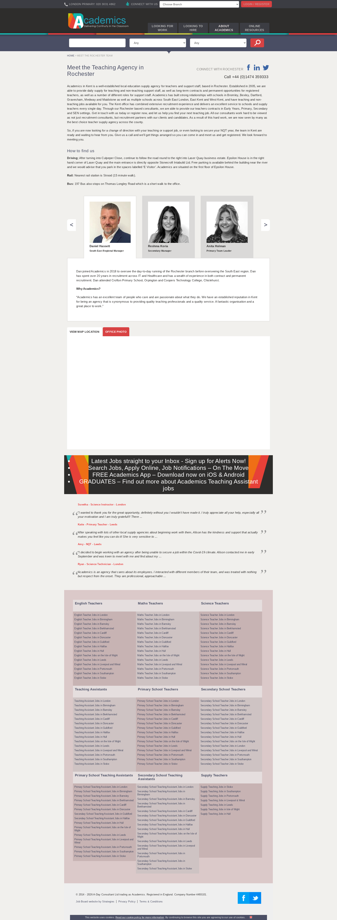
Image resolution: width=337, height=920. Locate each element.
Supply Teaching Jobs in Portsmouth (219, 795)
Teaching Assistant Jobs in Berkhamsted (95, 714)
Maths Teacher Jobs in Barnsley (154, 623)
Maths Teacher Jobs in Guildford (154, 641)
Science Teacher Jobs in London (217, 614)
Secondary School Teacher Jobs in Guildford (223, 727)
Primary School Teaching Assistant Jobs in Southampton (104, 851)
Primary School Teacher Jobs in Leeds (157, 745)
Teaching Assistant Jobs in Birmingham (94, 705)
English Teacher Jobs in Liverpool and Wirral (97, 664)
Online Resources (254, 28)
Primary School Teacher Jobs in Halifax (157, 732)
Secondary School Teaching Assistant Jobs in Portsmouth (161, 855)
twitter (266, 67)
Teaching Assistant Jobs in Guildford (93, 727)
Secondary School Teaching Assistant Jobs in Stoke (164, 868)
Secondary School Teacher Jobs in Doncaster (224, 723)
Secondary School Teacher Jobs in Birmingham (225, 705)
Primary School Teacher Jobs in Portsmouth (160, 754)
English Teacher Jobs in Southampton (94, 673)
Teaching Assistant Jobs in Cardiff (92, 718)
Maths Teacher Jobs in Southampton (156, 673)
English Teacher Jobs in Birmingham (93, 619)
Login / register (256, 4)
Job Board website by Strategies (95, 901)
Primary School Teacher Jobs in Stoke (157, 763)
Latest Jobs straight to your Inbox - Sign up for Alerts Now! (168, 461)
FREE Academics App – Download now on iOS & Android (168, 474)
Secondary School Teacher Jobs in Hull (220, 736)
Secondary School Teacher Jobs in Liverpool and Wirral (229, 750)
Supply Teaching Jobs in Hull (215, 813)
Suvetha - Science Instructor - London (102, 504)
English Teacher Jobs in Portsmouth (93, 668)
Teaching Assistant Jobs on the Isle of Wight (97, 741)
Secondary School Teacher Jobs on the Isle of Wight (227, 741)
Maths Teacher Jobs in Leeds (152, 659)
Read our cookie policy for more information (139, 917)
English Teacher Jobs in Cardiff (90, 632)
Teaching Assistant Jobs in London (92, 700)
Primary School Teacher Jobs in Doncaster (159, 723)
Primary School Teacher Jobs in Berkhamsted (161, 714)
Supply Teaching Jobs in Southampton (220, 791)
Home (70, 55)
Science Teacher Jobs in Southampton (220, 673)
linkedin (257, 67)
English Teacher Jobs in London (90, 614)
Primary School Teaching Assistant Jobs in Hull (98, 822)
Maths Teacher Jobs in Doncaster (154, 637)
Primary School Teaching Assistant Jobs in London (100, 786)
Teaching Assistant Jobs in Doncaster (94, 723)
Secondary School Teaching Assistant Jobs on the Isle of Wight (167, 835)
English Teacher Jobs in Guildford (91, 641)
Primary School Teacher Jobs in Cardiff (157, 718)
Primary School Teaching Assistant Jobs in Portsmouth (103, 847)
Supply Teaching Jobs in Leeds (216, 804)
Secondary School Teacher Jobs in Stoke (222, 763)
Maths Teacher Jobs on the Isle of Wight (158, 655)
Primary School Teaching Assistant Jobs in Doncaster (102, 809)
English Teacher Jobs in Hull (89, 650)
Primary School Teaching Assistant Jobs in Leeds (100, 834)
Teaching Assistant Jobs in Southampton (95, 759)
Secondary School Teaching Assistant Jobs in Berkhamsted (161, 805)
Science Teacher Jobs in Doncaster (219, 637)
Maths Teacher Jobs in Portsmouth (155, 668)
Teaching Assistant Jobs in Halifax (92, 732)
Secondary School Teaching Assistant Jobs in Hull (163, 829)
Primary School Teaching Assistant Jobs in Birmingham (103, 791)
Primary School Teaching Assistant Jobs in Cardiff (100, 804)
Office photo (116, 331)
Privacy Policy (127, 901)
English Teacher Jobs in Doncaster (92, 637)
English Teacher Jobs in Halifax (90, 646)
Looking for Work (162, 28)
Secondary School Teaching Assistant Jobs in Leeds (164, 841)
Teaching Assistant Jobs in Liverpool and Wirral (98, 750)
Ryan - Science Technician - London (100, 564)
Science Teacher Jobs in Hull (215, 650)
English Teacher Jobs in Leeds (90, 659)
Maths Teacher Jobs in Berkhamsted (156, 628)
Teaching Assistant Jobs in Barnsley (93, 709)
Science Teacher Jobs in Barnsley (218, 623)
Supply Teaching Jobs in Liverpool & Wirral (222, 800)
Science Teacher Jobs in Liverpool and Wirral (223, 664)
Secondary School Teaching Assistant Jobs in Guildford (103, 813)
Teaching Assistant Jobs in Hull (90, 736)
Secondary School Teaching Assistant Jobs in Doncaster (166, 815)
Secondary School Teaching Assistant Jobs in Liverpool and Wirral (166, 847)
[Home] (99, 20)
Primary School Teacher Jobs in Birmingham (160, 705)
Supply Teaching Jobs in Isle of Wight (220, 809)
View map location (84, 331)
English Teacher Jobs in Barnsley (91, 623)
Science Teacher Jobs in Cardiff (217, 632)
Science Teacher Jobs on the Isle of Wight (222, 655)
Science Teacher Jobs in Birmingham (219, 619)
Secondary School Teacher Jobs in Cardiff (222, 718)
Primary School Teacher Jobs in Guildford (158, 727)
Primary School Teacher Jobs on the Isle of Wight (163, 741)
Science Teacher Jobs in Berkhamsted (220, 628)
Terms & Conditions (151, 901)
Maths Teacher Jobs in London (153, 614)
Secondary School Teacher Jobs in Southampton (225, 759)
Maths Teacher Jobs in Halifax (153, 646)
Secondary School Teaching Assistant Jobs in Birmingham (161, 793)
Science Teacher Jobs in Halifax (217, 646)
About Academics (224, 28)
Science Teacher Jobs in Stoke (216, 677)
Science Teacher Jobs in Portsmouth (219, 668)
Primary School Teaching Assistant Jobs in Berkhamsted (104, 800)
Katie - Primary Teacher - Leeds (97, 524)
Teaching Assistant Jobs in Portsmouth (94, 754)
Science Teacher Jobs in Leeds (216, 659)
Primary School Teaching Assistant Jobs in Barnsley (101, 795)
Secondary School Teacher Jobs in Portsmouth (225, 754)
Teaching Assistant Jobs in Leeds (91, 745)
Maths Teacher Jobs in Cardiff (152, 632)
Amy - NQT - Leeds (89, 544)
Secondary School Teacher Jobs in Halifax (222, 732)
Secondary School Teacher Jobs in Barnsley (223, 709)
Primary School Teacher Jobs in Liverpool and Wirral (164, 750)
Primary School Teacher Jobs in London (158, 700)
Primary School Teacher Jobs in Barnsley (158, 709)
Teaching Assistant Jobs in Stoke (91, 763)
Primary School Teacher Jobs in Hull (156, 736)
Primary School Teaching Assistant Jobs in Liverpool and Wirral (103, 841)
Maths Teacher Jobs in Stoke (152, 677)
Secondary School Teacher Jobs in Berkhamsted (225, 714)
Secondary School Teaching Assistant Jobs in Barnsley (166, 799)
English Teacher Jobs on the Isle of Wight (96, 655)
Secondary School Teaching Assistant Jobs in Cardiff (164, 811)
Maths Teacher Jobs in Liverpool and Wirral (159, 664)
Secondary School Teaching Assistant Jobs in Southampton (161, 862)
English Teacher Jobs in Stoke (90, 677)
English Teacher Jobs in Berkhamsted (94, 628)
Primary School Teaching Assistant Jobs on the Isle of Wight (102, 829)
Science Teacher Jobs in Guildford (218, 641)
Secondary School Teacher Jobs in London (222, 700)
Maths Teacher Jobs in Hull (151, 650)
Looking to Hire (193, 28)
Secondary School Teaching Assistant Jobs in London (165, 786)
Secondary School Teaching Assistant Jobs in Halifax (102, 818)
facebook (248, 67)
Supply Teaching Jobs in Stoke (216, 786)
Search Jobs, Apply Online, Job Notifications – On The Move (168, 468)
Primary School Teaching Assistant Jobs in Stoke (100, 856)
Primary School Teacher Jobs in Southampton (161, 759)
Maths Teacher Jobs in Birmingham (155, 619)
